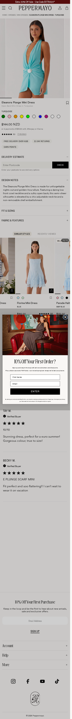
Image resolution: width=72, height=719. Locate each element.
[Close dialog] (65, 317)
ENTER (35, 391)
